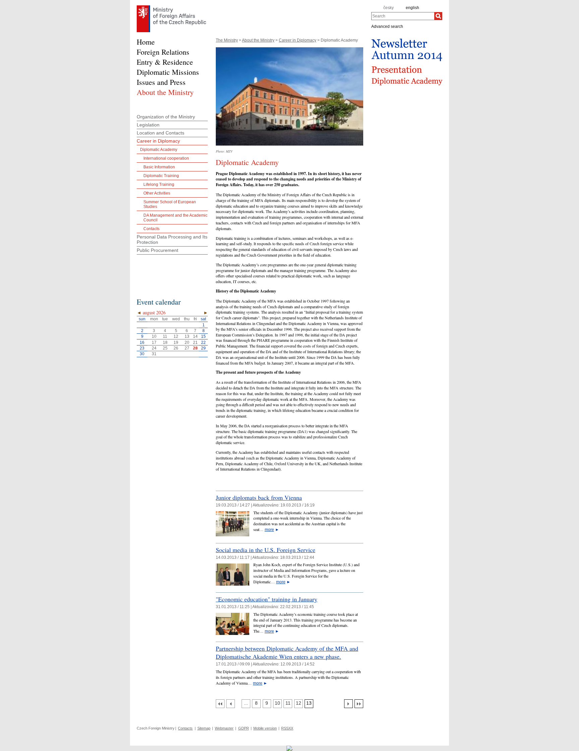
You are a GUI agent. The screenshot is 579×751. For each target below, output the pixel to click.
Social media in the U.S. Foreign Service (265, 550)
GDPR (243, 728)
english (412, 7)
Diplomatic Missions (168, 72)
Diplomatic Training (161, 175)
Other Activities (156, 193)
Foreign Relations (163, 52)
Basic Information (159, 167)
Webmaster (224, 728)
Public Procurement (157, 250)
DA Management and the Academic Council (175, 217)
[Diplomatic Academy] (289, 147)
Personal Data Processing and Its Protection (172, 239)
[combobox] (402, 16)
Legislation (148, 124)
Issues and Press (161, 82)
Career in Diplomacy (297, 40)
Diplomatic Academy (158, 149)
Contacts (151, 228)
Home (146, 42)
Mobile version (265, 728)
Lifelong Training (158, 184)
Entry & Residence (165, 62)
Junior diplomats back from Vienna (259, 497)
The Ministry (227, 40)
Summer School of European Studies (169, 204)
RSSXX (287, 728)
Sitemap (203, 728)
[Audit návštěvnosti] (289, 748)
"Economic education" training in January (266, 599)
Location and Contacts (160, 133)
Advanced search (387, 26)
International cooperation (166, 158)
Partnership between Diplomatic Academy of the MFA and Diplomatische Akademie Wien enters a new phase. (287, 652)
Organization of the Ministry (166, 116)
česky (388, 7)
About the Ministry (258, 40)
